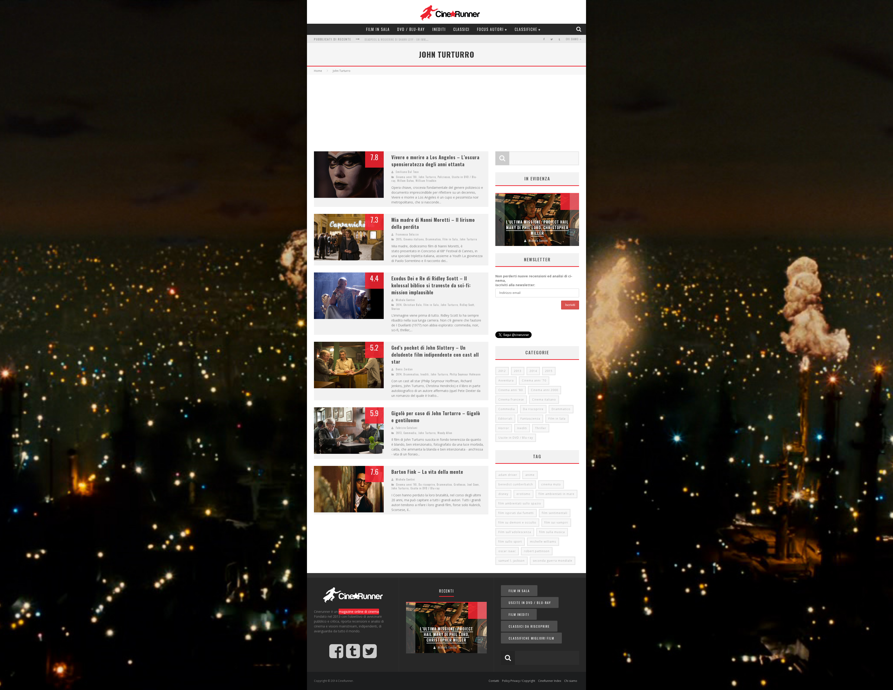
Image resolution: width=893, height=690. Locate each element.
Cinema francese (511, 399)
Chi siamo (572, 39)
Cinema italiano (413, 239)
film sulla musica (552, 532)
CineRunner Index (549, 681)
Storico (395, 309)
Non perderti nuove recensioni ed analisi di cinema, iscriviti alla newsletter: (533, 280)
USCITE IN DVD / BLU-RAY (530, 602)
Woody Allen (444, 433)
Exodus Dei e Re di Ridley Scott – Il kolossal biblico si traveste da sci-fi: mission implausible (431, 285)
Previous (500, 219)
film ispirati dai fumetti (516, 513)
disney (503, 494)
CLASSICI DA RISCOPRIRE (529, 626)
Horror (503, 428)
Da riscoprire (427, 484)
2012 (502, 371)
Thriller (540, 428)
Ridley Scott (467, 305)
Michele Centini (405, 300)
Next (574, 219)
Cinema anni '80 (406, 177)
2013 (399, 433)
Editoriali (505, 419)
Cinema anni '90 (406, 484)
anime (530, 475)
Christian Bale (412, 305)
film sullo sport (510, 542)
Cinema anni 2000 (544, 390)
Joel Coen (473, 484)
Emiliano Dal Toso (407, 172)
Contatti (494, 681)
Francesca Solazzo (407, 234)
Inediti (439, 29)
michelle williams (543, 542)
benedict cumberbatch (515, 484)
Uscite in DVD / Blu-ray (425, 488)
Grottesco (459, 484)
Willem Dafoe (405, 180)
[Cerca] (579, 29)
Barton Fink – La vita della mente (427, 471)
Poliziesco (444, 177)
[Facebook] (544, 39)
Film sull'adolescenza (514, 532)
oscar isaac (507, 551)
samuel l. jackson (511, 561)
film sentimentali (554, 513)
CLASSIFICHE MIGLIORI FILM (531, 638)
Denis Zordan (404, 369)
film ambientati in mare (556, 494)
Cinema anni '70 (534, 380)
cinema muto (551, 484)
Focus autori (490, 29)
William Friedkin (426, 180)
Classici (461, 29)
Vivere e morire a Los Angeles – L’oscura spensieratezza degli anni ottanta (435, 161)
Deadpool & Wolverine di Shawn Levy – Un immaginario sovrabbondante (537, 227)
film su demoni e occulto (517, 522)
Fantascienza (530, 419)
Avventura (506, 380)
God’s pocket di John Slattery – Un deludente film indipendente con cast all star (435, 354)
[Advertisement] (446, 109)
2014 (399, 305)
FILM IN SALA (519, 590)
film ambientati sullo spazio (519, 503)
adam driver (507, 475)
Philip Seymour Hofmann (465, 374)
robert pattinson (537, 551)
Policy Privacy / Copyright (518, 681)
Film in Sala (378, 29)
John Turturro (427, 177)
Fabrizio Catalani (406, 428)
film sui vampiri (556, 522)
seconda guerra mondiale (552, 561)
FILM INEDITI (519, 614)
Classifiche (526, 29)
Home (318, 71)
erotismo (523, 494)
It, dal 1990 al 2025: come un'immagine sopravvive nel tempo (405, 39)
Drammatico (433, 239)
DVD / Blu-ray (411, 29)
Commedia (410, 433)
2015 (399, 239)
